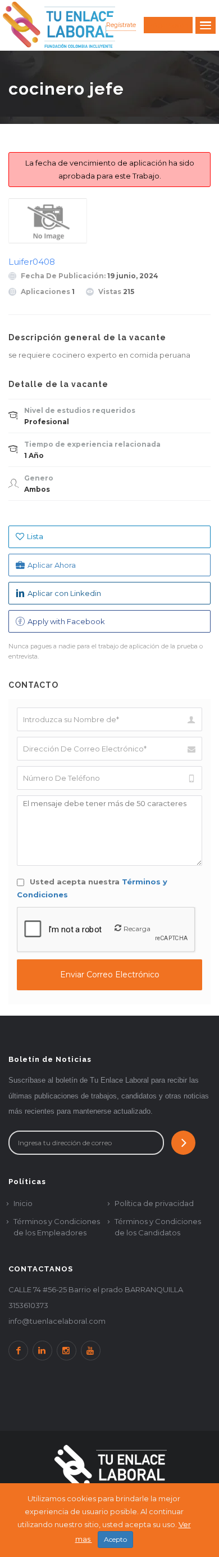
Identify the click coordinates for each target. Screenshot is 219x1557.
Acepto (115, 1539)
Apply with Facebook (66, 621)
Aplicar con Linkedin (64, 593)
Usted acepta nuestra (92, 888)
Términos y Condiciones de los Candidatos (158, 1227)
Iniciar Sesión (168, 25)
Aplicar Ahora (52, 565)
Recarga (137, 928)
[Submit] (183, 1143)
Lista (35, 536)
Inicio (23, 1203)
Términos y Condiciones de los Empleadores (56, 1227)
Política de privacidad (154, 1203)
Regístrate (121, 25)
